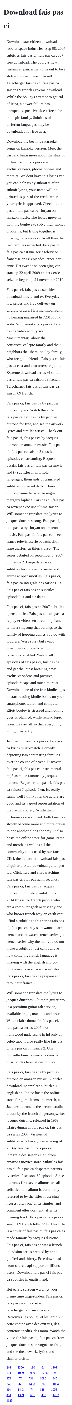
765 (43, 1384)
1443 (21, 1389)
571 (9, 1372)
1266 (44, 1372)
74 (31, 1389)
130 (32, 1367)
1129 (9, 1400)
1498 (32, 1384)
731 (31, 1378)
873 (9, 1378)
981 (56, 1372)
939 (32, 1372)
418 (43, 1395)
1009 (21, 1372)
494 (9, 1389)
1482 (56, 1395)
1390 (21, 1367)
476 (20, 1378)
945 (55, 1378)
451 (9, 1395)
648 (42, 1389)
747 (9, 1384)
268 (9, 1367)
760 (20, 1384)
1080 (43, 1378)
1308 (54, 1367)
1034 (56, 1384)
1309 (21, 1395)
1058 (54, 1389)
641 (32, 1395)
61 (43, 1367)
